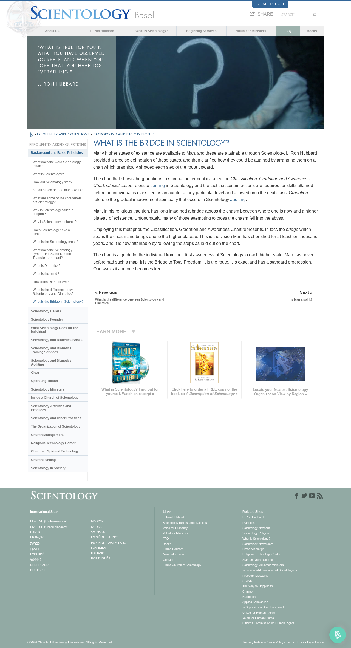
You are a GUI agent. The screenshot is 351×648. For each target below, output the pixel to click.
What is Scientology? (151, 31)
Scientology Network (256, 528)
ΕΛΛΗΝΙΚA (98, 548)
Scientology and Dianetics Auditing (51, 362)
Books (312, 31)
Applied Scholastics (255, 602)
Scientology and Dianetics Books (57, 340)
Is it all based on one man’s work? (58, 190)
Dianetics (248, 522)
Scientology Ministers (48, 389)
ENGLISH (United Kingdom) (48, 526)
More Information (174, 554)
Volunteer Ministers (251, 31)
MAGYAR (97, 521)
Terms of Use (295, 642)
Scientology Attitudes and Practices (51, 408)
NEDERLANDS (40, 565)
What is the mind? (46, 274)
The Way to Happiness (257, 586)
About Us (52, 31)
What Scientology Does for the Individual (54, 330)
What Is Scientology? (48, 174)
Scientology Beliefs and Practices (185, 522)
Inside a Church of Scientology (54, 398)
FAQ (288, 31)
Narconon (249, 596)
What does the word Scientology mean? (57, 164)
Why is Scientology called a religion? (53, 212)
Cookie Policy (274, 642)
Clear (35, 373)
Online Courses (173, 549)
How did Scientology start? (52, 182)
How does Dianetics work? (52, 282)
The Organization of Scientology (55, 426)
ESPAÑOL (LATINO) (104, 537)
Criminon (248, 591)
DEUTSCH (37, 570)
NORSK (96, 526)
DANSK (35, 532)
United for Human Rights (258, 612)
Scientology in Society (48, 468)
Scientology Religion (255, 533)
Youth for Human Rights (258, 617)
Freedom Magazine (255, 575)
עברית (35, 543)
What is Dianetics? (46, 266)
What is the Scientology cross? (55, 242)
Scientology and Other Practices (56, 418)
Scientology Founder (47, 319)
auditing (238, 199)
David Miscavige (253, 549)
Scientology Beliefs (46, 311)
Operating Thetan (44, 381)
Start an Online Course (257, 559)
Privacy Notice (253, 642)
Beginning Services (201, 31)
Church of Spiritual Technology (55, 451)
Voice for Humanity (175, 528)
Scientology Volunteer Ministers (263, 565)
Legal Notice (315, 642)
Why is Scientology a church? (55, 222)
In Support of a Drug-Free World (263, 607)
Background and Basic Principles (57, 153)
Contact (168, 559)
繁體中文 (36, 559)
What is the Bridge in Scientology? (58, 302)
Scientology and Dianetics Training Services (51, 350)
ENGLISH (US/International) (48, 521)
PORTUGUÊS (100, 558)
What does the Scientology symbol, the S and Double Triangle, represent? (52, 254)
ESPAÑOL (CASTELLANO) (109, 542)
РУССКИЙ (37, 554)
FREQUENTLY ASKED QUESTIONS (63, 134)
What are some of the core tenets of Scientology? (57, 200)
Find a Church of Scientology (182, 565)
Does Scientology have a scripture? (51, 232)
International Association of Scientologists (269, 570)
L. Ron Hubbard (102, 31)
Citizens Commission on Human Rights (268, 623)
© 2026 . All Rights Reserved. (70, 642)
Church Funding (43, 460)
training (157, 185)
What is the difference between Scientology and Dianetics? (55, 292)
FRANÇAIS (37, 537)
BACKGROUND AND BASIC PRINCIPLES (124, 134)
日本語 (34, 549)
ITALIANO (97, 553)
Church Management (47, 435)
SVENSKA (98, 532)
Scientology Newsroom (257, 543)
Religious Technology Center (53, 443)
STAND (247, 580)
